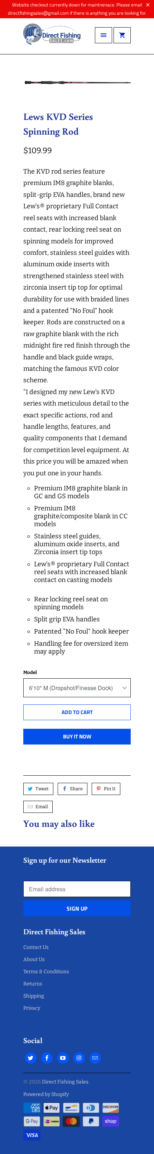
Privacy (31, 1008)
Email (41, 806)
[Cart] (122, 35)
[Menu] (103, 35)
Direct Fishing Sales (65, 1082)
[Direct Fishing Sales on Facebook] (47, 1058)
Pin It (110, 788)
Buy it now (77, 736)
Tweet (42, 788)
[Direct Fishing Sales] (52, 39)
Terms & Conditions (46, 972)
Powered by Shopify (46, 1094)
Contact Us (36, 947)
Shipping (33, 996)
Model (30, 672)
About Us (34, 959)
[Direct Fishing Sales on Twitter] (31, 1058)
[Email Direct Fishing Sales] (95, 1058)
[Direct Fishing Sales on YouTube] (63, 1058)
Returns (32, 984)
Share (76, 788)
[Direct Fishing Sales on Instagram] (79, 1058)
